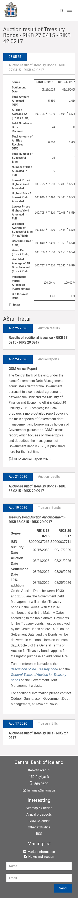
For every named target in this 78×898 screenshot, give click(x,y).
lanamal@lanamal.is (41, 790)
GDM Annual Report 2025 (32, 459)
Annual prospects (39, 814)
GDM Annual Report (23, 369)
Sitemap (32, 808)
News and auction (41, 857)
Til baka (14, 305)
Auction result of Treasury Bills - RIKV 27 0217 (38, 735)
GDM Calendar (39, 821)
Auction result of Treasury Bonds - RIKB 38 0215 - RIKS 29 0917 (37, 488)
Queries (46, 808)
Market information (41, 852)
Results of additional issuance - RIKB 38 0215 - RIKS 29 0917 (38, 340)
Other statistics (39, 827)
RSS (39, 834)
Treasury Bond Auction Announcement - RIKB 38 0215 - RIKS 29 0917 (37, 519)
